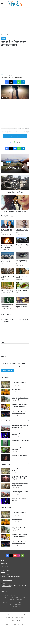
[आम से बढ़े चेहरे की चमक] (5, 392)
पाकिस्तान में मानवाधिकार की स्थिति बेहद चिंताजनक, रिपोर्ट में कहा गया (22, 262)
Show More (14, 136)
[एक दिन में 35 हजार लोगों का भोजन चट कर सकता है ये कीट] (7, 285)
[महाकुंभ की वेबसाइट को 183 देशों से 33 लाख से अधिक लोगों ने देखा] (5, 428)
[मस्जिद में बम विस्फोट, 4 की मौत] (22, 240)
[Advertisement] (15, 20)
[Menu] (2, 4)
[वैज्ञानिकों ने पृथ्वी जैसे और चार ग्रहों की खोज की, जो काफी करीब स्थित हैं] (5, 478)
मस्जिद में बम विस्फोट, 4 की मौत (22, 245)
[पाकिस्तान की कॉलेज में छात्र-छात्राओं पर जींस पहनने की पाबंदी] (22, 300)
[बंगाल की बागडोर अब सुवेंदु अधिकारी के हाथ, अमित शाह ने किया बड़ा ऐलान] (5, 407)
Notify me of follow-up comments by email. (14, 363)
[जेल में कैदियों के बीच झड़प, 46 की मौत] (7, 271)
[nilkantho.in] (15, 3)
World (8, 34)
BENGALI (12, 620)
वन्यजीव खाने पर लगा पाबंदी (21, 290)
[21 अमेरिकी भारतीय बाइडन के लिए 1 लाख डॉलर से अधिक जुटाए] (7, 224)
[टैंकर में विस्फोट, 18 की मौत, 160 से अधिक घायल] (7, 240)
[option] (15, 163)
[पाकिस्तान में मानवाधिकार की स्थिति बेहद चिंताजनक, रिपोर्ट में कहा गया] (22, 255)
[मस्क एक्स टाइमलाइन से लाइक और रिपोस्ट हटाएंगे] (5, 435)
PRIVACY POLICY (6, 563)
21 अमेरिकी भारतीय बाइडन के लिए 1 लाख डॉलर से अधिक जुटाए (7, 230)
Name (3, 342)
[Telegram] (23, 82)
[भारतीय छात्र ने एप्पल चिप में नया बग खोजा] (5, 443)
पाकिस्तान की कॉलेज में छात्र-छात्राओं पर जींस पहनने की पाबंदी (22, 306)
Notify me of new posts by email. (11, 366)
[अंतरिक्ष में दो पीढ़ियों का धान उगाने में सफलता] (5, 384)
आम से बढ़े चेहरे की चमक (17, 389)
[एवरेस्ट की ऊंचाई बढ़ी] (7, 255)
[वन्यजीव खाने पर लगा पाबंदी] (22, 285)
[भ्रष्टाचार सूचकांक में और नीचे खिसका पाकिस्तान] (7, 300)
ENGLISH (18, 620)
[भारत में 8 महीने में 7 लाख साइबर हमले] (5, 457)
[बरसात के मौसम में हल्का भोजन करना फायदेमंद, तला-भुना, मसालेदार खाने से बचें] (5, 399)
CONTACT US (5, 566)
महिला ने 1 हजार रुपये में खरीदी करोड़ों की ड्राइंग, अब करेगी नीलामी (15, 167)
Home (4, 34)
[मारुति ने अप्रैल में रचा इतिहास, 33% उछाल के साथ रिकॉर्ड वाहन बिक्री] (5, 414)
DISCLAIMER (4, 561)
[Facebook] (7, 82)
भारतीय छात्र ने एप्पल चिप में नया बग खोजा (20, 440)
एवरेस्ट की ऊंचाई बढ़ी (5, 261)
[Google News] (15, 142)
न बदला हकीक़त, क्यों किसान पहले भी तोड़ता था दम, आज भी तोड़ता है (22, 230)
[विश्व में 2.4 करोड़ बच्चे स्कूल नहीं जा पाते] (22, 271)
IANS (4, 75)
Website (3, 356)
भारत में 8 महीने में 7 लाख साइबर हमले (19, 455)
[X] (11, 82)
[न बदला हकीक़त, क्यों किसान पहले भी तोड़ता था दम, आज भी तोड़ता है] (22, 224)
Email (3, 349)
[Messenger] (15, 82)
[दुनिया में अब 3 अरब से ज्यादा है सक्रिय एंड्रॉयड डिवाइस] (5, 450)
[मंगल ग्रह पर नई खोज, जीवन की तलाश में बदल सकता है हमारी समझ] (5, 486)
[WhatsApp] (19, 82)
